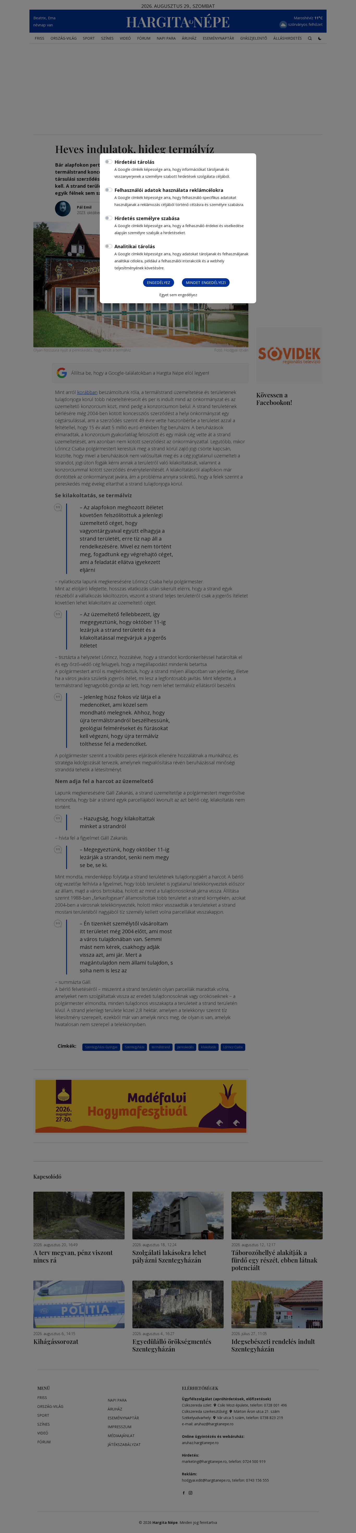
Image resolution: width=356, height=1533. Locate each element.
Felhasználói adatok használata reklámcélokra (168, 190)
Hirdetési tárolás (134, 162)
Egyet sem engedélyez (178, 294)
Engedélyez (158, 282)
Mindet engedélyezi (206, 282)
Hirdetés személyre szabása (147, 218)
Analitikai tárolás (134, 246)
